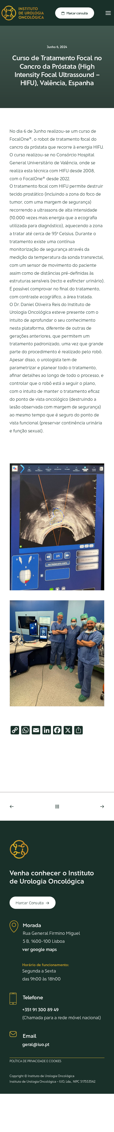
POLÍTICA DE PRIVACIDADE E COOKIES (35, 1061)
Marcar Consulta (30, 902)
